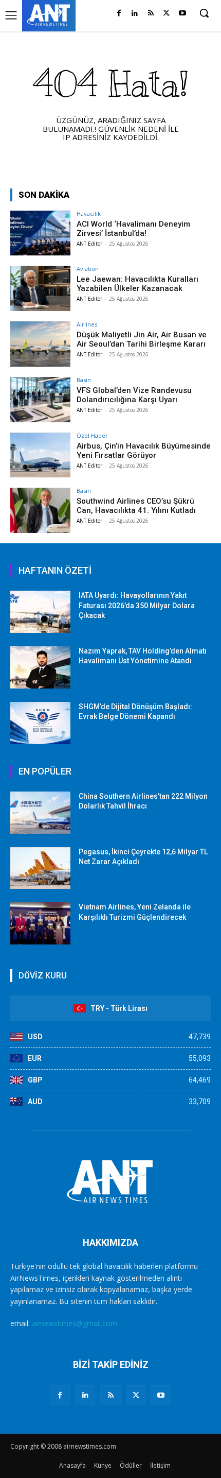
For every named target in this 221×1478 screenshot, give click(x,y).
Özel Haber (92, 435)
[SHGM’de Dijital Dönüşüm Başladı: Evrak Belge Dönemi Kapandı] (40, 723)
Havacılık (89, 213)
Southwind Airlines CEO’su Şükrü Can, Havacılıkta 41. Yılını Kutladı (136, 505)
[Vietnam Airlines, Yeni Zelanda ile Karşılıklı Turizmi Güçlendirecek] (40, 923)
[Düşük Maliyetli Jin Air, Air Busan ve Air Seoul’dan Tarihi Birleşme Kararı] (40, 344)
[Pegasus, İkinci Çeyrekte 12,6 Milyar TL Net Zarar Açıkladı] (40, 868)
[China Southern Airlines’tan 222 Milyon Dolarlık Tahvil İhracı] (40, 813)
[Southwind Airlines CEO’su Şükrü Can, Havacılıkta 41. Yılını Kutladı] (40, 510)
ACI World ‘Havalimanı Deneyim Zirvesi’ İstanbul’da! (133, 228)
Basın (84, 380)
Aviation (88, 268)
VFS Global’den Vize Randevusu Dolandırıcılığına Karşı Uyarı (134, 395)
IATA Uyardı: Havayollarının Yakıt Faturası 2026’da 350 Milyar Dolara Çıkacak (137, 605)
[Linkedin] (135, 14)
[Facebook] (119, 14)
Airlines (87, 324)
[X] (166, 14)
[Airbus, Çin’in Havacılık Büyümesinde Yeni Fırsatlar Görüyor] (40, 455)
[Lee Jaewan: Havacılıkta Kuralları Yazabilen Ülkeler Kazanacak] (40, 288)
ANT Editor (89, 243)
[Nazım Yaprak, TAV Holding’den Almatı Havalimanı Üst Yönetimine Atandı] (40, 667)
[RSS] (151, 14)
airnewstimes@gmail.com (74, 1323)
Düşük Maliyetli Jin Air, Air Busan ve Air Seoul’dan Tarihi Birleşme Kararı (142, 339)
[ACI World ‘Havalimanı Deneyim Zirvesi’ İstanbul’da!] (40, 233)
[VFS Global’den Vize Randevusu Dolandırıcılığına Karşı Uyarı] (40, 399)
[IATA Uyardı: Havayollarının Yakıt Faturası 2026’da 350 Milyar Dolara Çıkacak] (40, 612)
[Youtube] (182, 14)
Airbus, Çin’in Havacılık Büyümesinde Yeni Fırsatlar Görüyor (144, 450)
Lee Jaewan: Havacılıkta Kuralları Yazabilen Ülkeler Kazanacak (137, 283)
